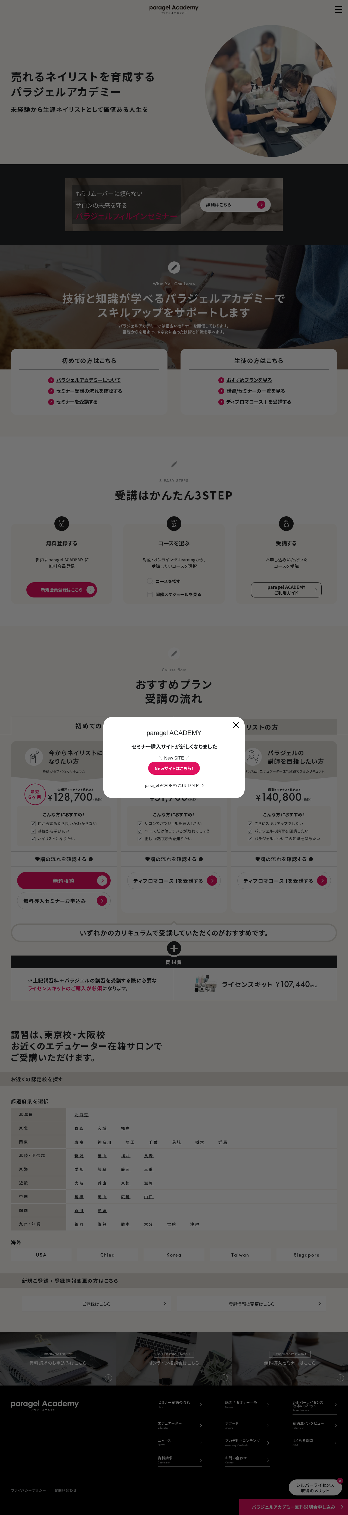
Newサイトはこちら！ (174, 768)
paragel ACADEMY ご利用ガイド (172, 785)
